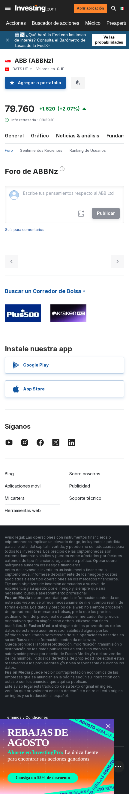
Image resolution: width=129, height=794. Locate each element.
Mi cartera (15, 498)
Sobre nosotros (84, 473)
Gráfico (40, 136)
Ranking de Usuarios (88, 150)
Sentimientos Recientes (41, 150)
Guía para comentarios (24, 229)
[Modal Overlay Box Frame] (57, 756)
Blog (9, 473)
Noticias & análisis (77, 136)
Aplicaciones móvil (23, 485)
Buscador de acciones (55, 23)
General (14, 136)
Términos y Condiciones (26, 717)
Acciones (16, 23)
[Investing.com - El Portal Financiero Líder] (35, 8)
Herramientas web (23, 510)
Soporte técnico (85, 498)
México (92, 23)
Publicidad (79, 485)
